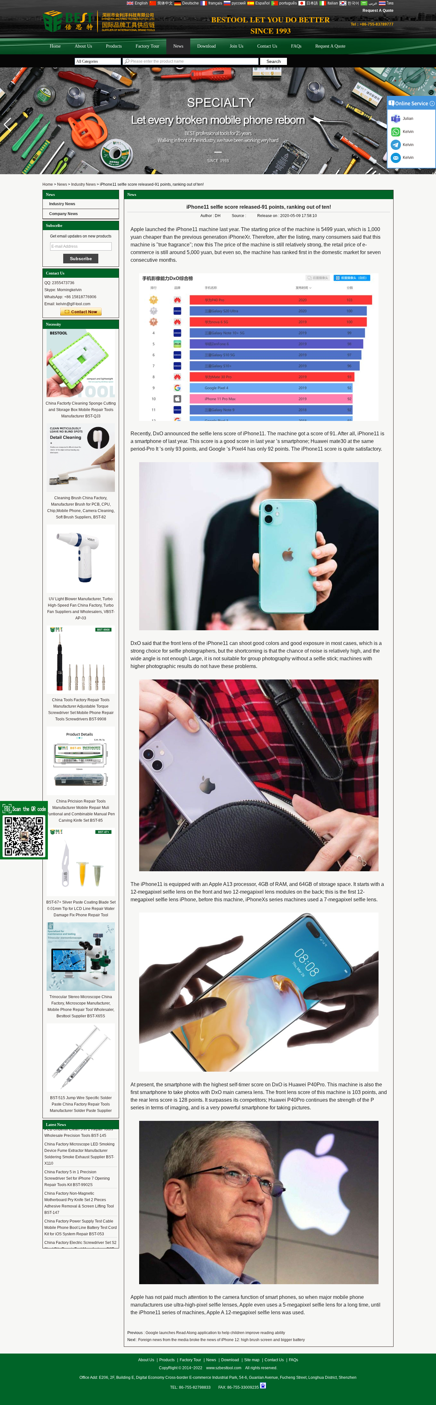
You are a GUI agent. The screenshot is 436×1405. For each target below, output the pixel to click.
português (288, 3)
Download (206, 46)
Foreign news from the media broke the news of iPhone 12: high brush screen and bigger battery (221, 1340)
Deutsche (190, 3)
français (215, 3)
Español (262, 3)
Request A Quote (378, 10)
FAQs (296, 46)
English (141, 3)
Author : (207, 215)
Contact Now (80, 312)
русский (239, 3)
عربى (373, 3)
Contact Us (267, 46)
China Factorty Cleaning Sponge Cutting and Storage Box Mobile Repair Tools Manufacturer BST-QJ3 (81, 409)
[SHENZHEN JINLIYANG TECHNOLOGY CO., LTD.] (98, 31)
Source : (239, 215)
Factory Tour (147, 46)
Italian (332, 3)
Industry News (83, 184)
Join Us (236, 46)
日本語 (312, 3)
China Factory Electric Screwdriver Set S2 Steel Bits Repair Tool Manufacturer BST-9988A (80, 1241)
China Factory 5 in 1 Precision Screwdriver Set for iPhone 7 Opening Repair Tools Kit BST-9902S (77, 1170)
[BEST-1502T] (218, 173)
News (178, 46)
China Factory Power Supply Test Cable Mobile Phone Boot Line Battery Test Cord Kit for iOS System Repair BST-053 (80, 1220)
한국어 (353, 3)
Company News (63, 214)
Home (55, 46)
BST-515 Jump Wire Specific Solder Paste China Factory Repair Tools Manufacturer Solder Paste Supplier (81, 1104)
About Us (83, 46)
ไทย (390, 3)
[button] (7, 125)
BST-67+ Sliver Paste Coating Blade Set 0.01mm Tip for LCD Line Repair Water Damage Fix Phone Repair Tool (81, 908)
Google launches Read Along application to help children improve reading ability (215, 1333)
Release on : (268, 215)
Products (114, 46)
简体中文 (165, 3)
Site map (251, 1360)
